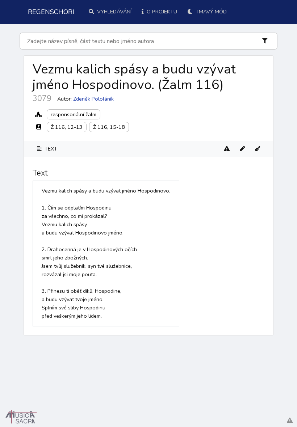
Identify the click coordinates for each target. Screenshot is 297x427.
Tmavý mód (210, 11)
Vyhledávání (113, 11)
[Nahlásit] (226, 149)
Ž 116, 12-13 (67, 127)
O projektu (161, 11)
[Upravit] (242, 149)
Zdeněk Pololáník (93, 98)
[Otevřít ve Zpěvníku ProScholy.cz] (257, 149)
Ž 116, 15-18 (109, 127)
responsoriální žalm (73, 114)
